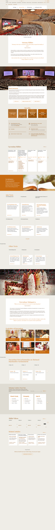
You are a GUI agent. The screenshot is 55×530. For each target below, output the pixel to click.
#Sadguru (14, 442)
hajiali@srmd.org (39, 400)
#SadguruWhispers (27, 449)
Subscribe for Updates (27, 454)
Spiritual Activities (10, 4)
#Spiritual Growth (11, 443)
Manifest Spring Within (12, 436)
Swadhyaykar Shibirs (38, 7)
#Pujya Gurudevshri (31, 442)
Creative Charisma (31, 436)
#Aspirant (20, 442)
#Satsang (20, 443)
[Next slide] (47, 256)
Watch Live (16, 101)
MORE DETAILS (9, 215)
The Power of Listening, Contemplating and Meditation (22, 438)
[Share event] (16, 161)
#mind (44, 443)
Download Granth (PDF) (26, 101)
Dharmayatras (29, 7)
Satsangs (14, 7)
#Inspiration (11, 442)
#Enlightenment (40, 443)
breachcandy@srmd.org (15, 400)
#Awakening (39, 442)
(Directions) (17, 125)
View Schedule (37, 101)
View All (44, 146)
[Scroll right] (47, 402)
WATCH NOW (23, 215)
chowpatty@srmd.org (27, 400)
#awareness (43, 442)
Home (6, 4)
